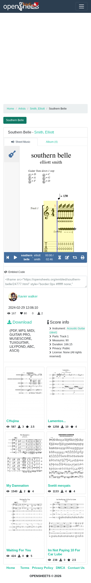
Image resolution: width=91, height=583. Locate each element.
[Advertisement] (45, 58)
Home (10, 567)
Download (22, 322)
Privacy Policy (42, 567)
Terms (24, 567)
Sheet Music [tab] (22, 141)
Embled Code (16, 272)
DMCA (60, 567)
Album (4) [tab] (52, 141)
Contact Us (76, 567)
